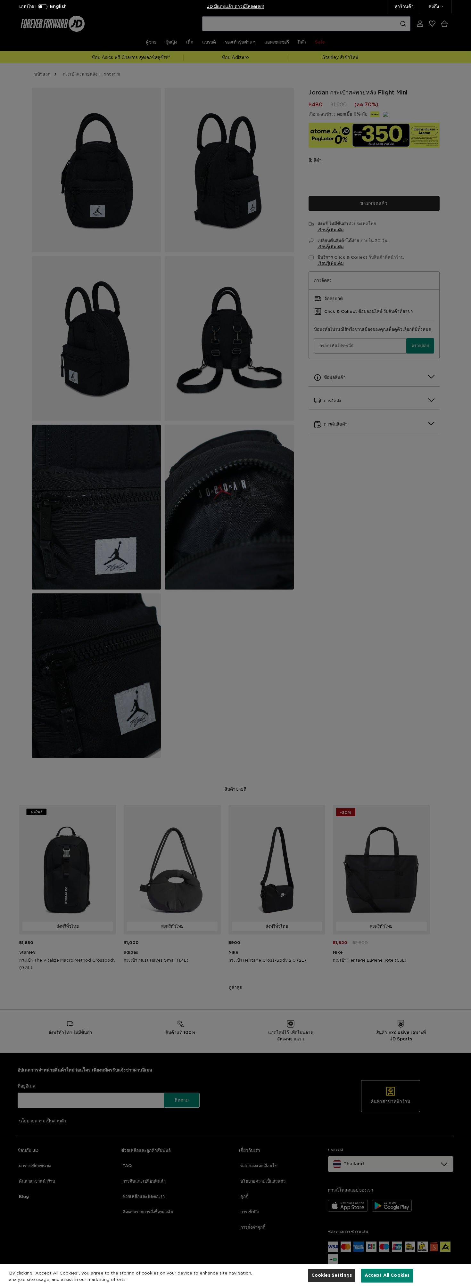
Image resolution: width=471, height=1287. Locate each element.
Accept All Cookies (387, 1275)
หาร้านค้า (404, 7)
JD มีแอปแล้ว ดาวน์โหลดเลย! (235, 7)
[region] (235, 1275)
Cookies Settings (331, 1275)
